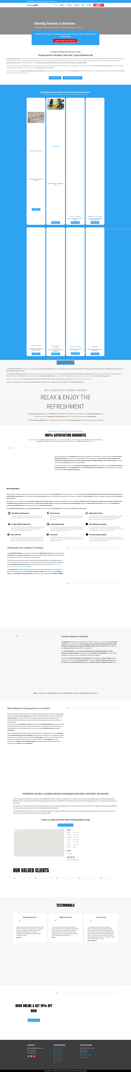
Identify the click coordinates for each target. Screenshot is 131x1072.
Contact (89, 5)
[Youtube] (34, 1056)
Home (55, 5)
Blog (83, 5)
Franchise (76, 5)
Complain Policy (84, 1057)
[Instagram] (31, 1056)
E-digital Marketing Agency (81, 1070)
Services (69, 5)
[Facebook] (28, 1056)
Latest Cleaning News (85, 1054)
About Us (62, 5)
